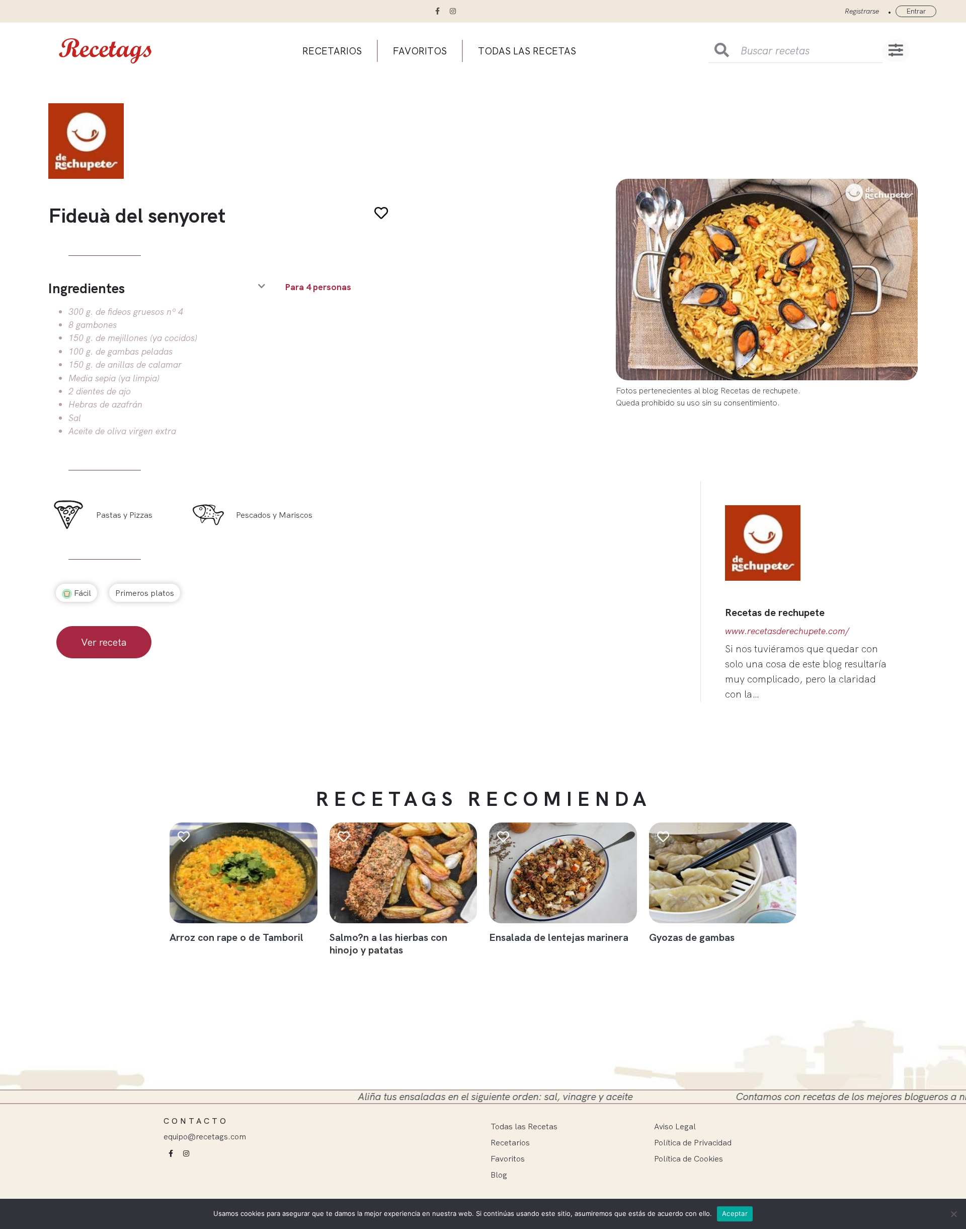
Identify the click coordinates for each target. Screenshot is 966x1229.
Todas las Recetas (524, 1126)
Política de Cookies (688, 1158)
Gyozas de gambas (692, 937)
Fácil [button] (81, 593)
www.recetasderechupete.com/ (787, 630)
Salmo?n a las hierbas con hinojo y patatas (388, 943)
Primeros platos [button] (144, 593)
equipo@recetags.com (205, 1136)
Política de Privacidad (693, 1142)
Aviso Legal (675, 1126)
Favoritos (420, 51)
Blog (499, 1175)
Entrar (916, 11)
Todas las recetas (527, 51)
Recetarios (332, 51)
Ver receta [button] (104, 642)
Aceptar (735, 1213)
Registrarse (862, 11)
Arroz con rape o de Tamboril (236, 937)
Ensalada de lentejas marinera (558, 937)
